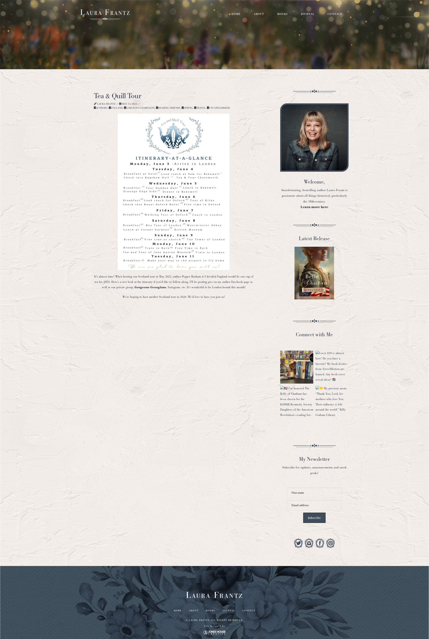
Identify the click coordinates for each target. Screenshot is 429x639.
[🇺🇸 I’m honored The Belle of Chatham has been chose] (296, 402)
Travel (201, 107)
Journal (229, 610)
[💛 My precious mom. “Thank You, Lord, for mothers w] (332, 402)
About (193, 610)
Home (178, 610)
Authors (101, 107)
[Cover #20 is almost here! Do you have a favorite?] (332, 367)
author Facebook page (235, 282)
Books (210, 610)
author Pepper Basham (187, 276)
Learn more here (314, 207)
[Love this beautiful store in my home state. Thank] (296, 367)
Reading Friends (169, 107)
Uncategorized (219, 107)
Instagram (174, 287)
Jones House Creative (214, 633)
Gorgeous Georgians (140, 107)
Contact (248, 610)
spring (188, 107)
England (117, 107)
